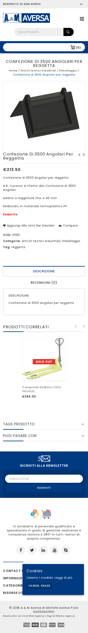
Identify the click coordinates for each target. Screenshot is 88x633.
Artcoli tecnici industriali (38, 70)
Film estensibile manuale (82, 157)
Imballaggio (68, 70)
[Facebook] (20, 550)
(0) (78, 47)
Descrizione (44, 271)
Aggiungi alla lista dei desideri (30, 225)
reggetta (18, 247)
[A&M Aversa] (26, 18)
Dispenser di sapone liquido (78, 157)
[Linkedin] (43, 550)
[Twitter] (32, 550)
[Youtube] (54, 550)
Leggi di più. (64, 578)
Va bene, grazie (39, 585)
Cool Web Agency (33, 616)
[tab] (44, 271)
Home (13, 70)
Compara (70, 225)
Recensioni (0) (44, 282)
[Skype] (65, 550)
